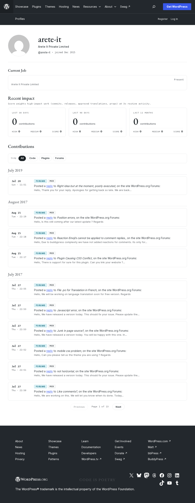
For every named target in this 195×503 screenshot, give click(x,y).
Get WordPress (177, 6)
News (18, 447)
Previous (79, 406)
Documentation (91, 447)
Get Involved (123, 441)
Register (163, 19)
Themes (53, 447)
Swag (120, 459)
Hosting (20, 453)
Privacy (20, 459)
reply (49, 186)
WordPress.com (159, 441)
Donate (121, 453)
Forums (59, 158)
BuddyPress (157, 459)
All (22, 158)
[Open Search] (154, 6)
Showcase (55, 441)
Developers (89, 453)
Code (32, 158)
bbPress (155, 453)
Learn (85, 441)
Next (118, 406)
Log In (174, 19)
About (19, 441)
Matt (152, 447)
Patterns (53, 459)
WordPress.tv (92, 459)
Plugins (45, 158)
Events (119, 447)
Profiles (20, 18)
